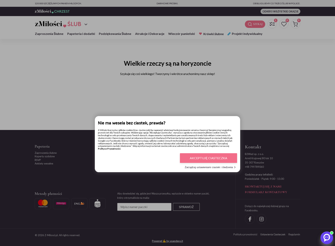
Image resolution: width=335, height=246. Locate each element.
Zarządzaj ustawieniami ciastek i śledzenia (209, 167)
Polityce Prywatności (109, 148)
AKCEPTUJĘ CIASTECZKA (208, 158)
